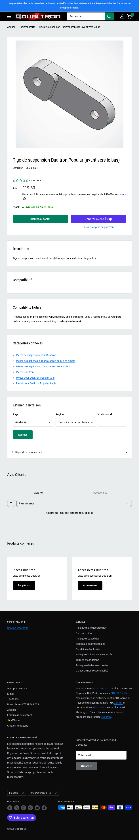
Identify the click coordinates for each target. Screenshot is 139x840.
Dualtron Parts (27, 26)
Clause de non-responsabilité (92, 670)
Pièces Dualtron (25, 372)
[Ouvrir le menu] (9, 16)
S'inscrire (86, 766)
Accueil (11, 26)
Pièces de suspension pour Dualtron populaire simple (45, 360)
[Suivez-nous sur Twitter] (16, 807)
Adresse (11, 709)
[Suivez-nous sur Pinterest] (30, 807)
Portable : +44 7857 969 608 (23, 704)
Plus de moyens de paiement (99, 227)
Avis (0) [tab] (38, 492)
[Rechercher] (109, 16)
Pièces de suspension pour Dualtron (36, 355)
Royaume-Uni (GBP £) (40, 793)
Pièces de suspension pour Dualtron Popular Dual (43, 366)
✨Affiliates (13, 720)
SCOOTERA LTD (101, 688)
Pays (15, 414)
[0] (129, 16)
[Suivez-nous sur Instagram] (23, 807)
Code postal (105, 414)
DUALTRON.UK (119, 693)
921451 (118, 702)
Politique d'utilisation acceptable (94, 654)
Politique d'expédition (88, 638)
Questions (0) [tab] (100, 492)
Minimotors (99, 707)
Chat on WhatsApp (17, 627)
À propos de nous (17, 688)
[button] (21, 180)
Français (13, 793)
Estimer (22, 434)
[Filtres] (11, 503)
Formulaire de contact (19, 715)
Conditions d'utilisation (88, 649)
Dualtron (18, 168)
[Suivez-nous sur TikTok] (44, 807)
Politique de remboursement (27, 452)
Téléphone (13, 699)
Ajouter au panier (40, 219)
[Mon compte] (122, 16)
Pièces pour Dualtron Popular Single (36, 383)
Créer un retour (84, 633)
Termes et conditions (87, 659)
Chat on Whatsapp (17, 725)
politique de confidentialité (90, 643)
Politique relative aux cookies (92, 665)
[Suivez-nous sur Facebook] (9, 807)
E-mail (10, 693)
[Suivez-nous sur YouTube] (37, 807)
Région (60, 414)
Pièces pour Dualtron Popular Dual (35, 377)
